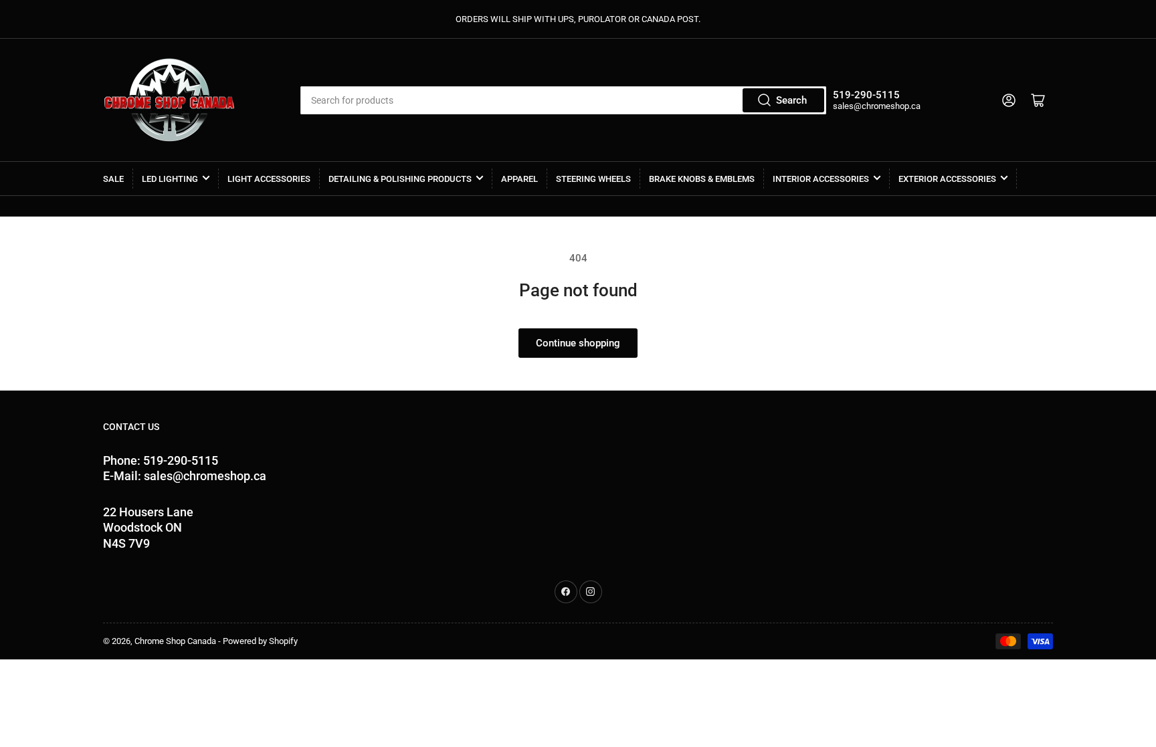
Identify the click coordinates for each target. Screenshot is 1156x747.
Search (791, 100)
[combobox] (563, 100)
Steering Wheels (593, 179)
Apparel (519, 179)
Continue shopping (578, 343)
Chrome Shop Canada (175, 641)
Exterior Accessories (947, 179)
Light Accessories (268, 179)
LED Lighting (170, 179)
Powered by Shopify (260, 641)
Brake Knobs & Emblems (702, 179)
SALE (113, 179)
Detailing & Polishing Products (400, 179)
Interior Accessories (821, 179)
